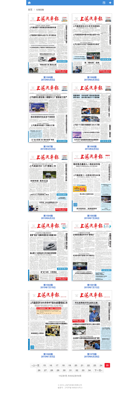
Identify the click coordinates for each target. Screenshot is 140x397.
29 (58, 370)
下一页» (98, 370)
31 (70, 370)
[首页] (29, 3)
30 (64, 370)
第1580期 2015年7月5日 (48, 355)
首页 (30, 9)
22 (88, 365)
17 (57, 365)
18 (63, 365)
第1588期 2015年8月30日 (91, 78)
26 (39, 370)
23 (95, 365)
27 (45, 370)
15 (44, 365)
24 (101, 365)
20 (76, 365)
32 (77, 370)
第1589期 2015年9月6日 (48, 78)
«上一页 (35, 365)
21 (82, 365)
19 (69, 365)
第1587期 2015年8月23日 (48, 147)
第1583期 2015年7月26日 (91, 217)
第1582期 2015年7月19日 (48, 286)
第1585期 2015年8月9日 (92, 147)
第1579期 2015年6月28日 (91, 355)
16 (50, 365)
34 (89, 370)
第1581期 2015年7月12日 (91, 286)
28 (51, 370)
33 (83, 370)
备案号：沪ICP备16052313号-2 (70, 387)
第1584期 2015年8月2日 (48, 217)
